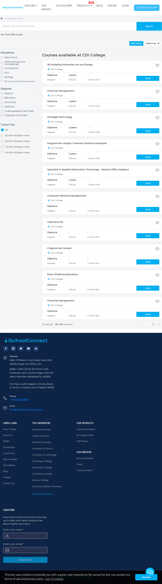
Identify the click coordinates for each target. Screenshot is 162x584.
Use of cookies (54, 579)
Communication (85, 470)
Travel (80, 464)
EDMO (6, 441)
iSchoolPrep (64, 6)
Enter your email (13, 544)
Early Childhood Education (62, 274)
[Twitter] (20, 348)
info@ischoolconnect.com (26, 409)
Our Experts (46, 8)
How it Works (9, 429)
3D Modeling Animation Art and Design (70, 64)
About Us (7, 435)
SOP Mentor (82, 441)
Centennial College (42, 467)
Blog (100, 6)
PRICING (112, 6)
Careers (7, 477)
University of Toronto (42, 449)
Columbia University (42, 474)
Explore (30, 6)
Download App (147, 7)
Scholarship (9, 447)
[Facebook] (5, 348)
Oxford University (40, 436)
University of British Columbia (46, 486)
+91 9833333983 (19, 399)
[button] (150, 572)
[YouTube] (28, 348)
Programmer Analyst (59, 248)
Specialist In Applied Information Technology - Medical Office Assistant (88, 169)
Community (9, 453)
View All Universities (42, 494)
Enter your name (13, 529)
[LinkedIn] (36, 348)
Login (125, 6)
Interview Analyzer (86, 429)
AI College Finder (85, 435)
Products (83, 4)
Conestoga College (42, 461)
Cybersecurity (55, 222)
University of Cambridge (44, 455)
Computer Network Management (66, 195)
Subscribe (25, 559)
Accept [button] (146, 577)
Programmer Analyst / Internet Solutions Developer (77, 143)
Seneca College (40, 480)
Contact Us (9, 483)
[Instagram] (13, 348)
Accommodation (85, 458)
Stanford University (41, 442)
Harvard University (41, 430)
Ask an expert (10, 459)
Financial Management (60, 90)
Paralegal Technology (59, 117)
